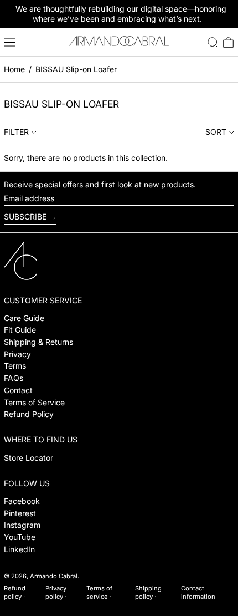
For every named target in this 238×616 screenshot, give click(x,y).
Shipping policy (148, 592)
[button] (213, 42)
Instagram (22, 525)
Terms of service (99, 592)
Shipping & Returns (38, 342)
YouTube (19, 537)
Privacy (17, 354)
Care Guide (24, 318)
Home (14, 69)
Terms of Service (34, 402)
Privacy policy (55, 592)
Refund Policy (29, 414)
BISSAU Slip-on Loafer (76, 69)
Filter (16, 131)
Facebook (22, 501)
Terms (15, 365)
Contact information (198, 592)
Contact (18, 390)
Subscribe (25, 216)
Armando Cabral (53, 576)
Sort (215, 131)
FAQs (13, 378)
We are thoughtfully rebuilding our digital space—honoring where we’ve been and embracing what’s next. (120, 13)
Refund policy (14, 592)
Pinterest (20, 513)
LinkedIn (19, 549)
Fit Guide (20, 329)
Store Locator (28, 457)
